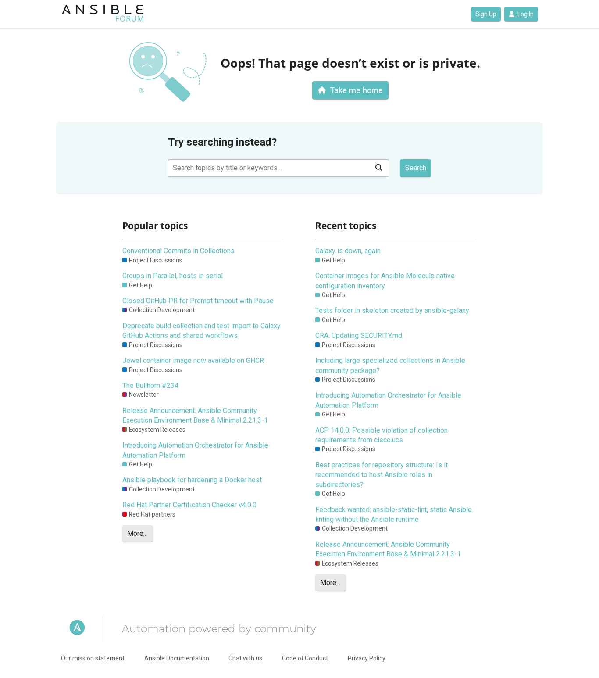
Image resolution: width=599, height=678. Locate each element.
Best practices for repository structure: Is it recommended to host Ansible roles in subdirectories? (381, 475)
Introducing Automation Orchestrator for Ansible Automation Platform (195, 450)
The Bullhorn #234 (150, 385)
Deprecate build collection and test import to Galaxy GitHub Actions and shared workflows (201, 331)
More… (137, 533)
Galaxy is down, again (348, 251)
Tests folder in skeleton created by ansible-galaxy (392, 310)
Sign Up (485, 14)
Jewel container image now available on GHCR (193, 360)
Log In (525, 14)
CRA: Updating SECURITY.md (358, 335)
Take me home (356, 90)
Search (415, 168)
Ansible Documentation (176, 658)
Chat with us (245, 658)
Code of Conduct (305, 658)
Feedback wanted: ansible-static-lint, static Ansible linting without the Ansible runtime (393, 515)
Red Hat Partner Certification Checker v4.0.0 (189, 505)
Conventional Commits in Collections (178, 251)
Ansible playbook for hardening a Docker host (192, 480)
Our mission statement (93, 658)
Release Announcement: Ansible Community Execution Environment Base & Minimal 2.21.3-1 (195, 415)
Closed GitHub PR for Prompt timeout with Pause (198, 301)
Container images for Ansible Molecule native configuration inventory (385, 281)
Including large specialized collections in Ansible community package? (390, 365)
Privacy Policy (366, 658)
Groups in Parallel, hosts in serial (172, 276)
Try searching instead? (222, 142)
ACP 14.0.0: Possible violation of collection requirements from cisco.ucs (381, 435)
